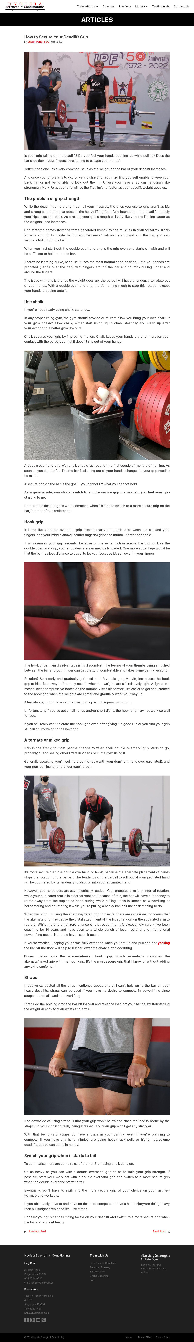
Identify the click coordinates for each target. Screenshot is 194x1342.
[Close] (139, 624)
